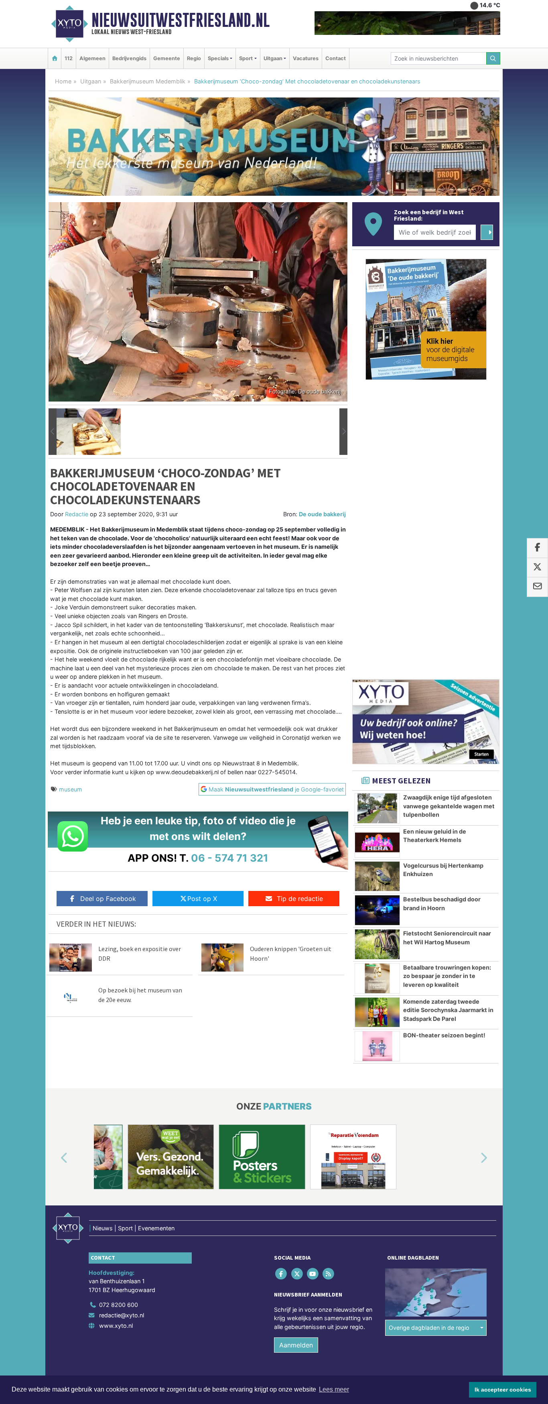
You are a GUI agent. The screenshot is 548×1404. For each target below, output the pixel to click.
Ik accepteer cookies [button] (503, 1389)
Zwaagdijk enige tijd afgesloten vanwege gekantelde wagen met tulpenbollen (449, 806)
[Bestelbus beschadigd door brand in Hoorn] (377, 910)
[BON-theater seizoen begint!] (377, 1046)
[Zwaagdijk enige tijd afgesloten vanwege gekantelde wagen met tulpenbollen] (377, 808)
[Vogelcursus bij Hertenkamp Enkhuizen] (377, 876)
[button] (53, 431)
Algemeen (92, 58)
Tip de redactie (300, 899)
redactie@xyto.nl (121, 1315)
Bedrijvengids (129, 58)
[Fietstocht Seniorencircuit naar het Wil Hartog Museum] (377, 944)
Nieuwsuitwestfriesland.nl (180, 20)
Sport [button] (246, 58)
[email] (537, 586)
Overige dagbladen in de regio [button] (429, 1327)
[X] (297, 1273)
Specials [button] (218, 58)
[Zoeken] (493, 58)
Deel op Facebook (108, 899)
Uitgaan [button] (273, 58)
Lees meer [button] (334, 1389)
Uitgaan (90, 81)
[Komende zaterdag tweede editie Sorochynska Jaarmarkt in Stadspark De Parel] (377, 1012)
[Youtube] (313, 1273)
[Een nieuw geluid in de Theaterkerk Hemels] (377, 842)
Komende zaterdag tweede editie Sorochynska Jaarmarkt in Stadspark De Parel (448, 1010)
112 (69, 58)
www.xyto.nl (116, 1325)
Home (63, 81)
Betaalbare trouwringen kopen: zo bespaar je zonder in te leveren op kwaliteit (447, 976)
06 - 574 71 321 (229, 858)
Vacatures (306, 58)
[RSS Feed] (329, 1273)
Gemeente (166, 58)
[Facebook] (282, 1273)
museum (70, 789)
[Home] (54, 58)
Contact (335, 58)
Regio (194, 58)
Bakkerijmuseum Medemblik (147, 81)
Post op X (202, 899)
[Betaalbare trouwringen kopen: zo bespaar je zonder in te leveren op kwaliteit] (377, 978)
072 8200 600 (118, 1304)
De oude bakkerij (322, 514)
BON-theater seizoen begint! (444, 1035)
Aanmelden (296, 1345)
